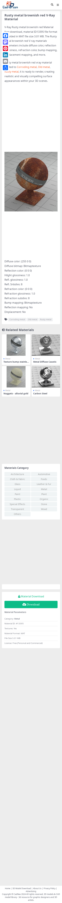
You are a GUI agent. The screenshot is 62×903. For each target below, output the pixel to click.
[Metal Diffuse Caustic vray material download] (46, 345)
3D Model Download (21, 888)
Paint (17, 494)
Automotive (44, 474)
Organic (44, 499)
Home (7, 888)
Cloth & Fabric (17, 479)
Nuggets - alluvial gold (15, 393)
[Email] (5, 61)
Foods (44, 479)
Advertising (31, 891)
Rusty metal (11, 71)
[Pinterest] (5, 48)
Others (17, 514)
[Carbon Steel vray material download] (46, 376)
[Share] (5, 67)
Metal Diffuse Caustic (44, 361)
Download (33, 604)
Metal (7, 358)
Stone (44, 504)
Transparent (17, 509)
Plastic (17, 499)
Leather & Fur (44, 484)
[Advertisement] (31, 117)
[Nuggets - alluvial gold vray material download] (16, 376)
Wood (44, 509)
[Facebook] (5, 36)
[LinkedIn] (5, 55)
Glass (17, 484)
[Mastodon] (5, 42)
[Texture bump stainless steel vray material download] (16, 345)
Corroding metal (27, 67)
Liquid (17, 489)
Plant (44, 494)
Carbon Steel (40, 393)
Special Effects (17, 504)
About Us (37, 888)
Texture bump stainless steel (15, 363)
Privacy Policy (49, 888)
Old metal (44, 67)
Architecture (17, 474)
